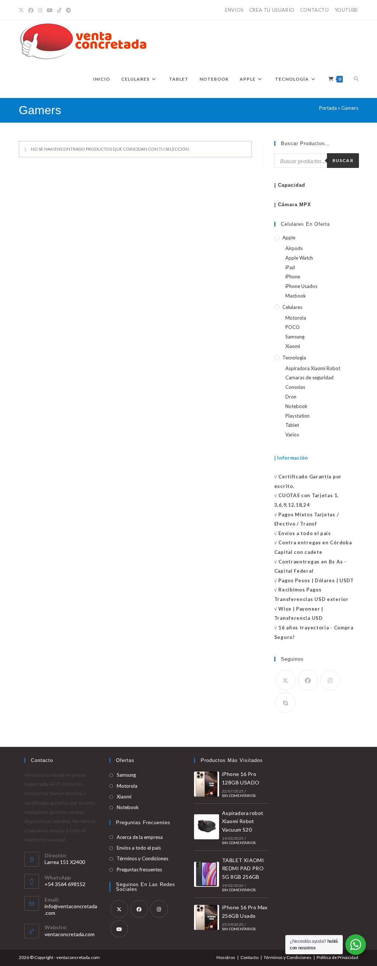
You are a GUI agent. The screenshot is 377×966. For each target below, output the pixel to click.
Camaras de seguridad (309, 377)
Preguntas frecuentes (139, 869)
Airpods (294, 248)
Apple (288, 237)
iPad (290, 267)
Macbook (295, 296)
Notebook (296, 406)
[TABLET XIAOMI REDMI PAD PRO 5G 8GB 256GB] (206, 874)
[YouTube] (50, 10)
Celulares (292, 307)
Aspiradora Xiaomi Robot (312, 368)
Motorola (295, 318)
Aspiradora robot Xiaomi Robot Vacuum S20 (242, 821)
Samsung (294, 337)
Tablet (292, 425)
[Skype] (285, 702)
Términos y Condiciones (142, 858)
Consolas (295, 387)
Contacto (249, 957)
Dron (290, 397)
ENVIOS (234, 10)
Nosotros (225, 957)
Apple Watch (299, 258)
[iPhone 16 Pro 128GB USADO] (206, 784)
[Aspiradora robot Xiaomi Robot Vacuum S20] (206, 826)
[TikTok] (59, 10)
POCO (292, 327)
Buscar (342, 160)
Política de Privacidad (337, 957)
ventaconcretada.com (70, 934)
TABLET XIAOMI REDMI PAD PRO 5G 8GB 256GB (243, 868)
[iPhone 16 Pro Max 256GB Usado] (206, 917)
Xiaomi (292, 346)
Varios (292, 435)
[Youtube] (119, 929)
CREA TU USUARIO (272, 10)
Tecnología (294, 358)
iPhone (292, 277)
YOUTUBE (346, 10)
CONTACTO (314, 10)
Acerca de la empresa (140, 837)
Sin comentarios (239, 795)
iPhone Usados (301, 286)
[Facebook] (31, 10)
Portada (328, 108)
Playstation (297, 416)
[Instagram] (40, 10)
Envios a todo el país (139, 848)
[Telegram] (68, 10)
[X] (22, 10)
